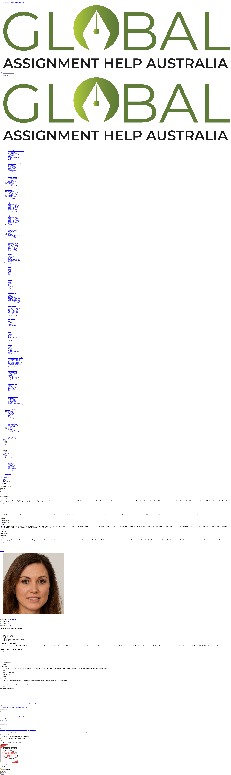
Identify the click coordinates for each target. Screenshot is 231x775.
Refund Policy (3, 703)
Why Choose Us (8, 444)
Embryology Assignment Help (13, 303)
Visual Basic (10, 350)
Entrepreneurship (11, 392)
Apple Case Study (11, 238)
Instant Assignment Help (12, 171)
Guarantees (7, 448)
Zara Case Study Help (12, 237)
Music (9, 290)
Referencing (7, 461)
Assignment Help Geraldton (13, 222)
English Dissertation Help (12, 186)
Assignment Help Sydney (12, 197)
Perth (25, 699)
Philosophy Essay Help (12, 437)
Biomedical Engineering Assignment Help (16, 354)
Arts (8, 285)
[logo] (115, 71)
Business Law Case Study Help (14, 251)
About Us (2, 694)
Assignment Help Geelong (13, 207)
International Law (11, 417)
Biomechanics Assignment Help (14, 300)
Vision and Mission (9, 446)
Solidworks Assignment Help (13, 351)
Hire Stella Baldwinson (11, 619)
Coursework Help (8, 190)
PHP (9, 329)
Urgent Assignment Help (12, 153)
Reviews (4, 475)
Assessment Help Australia (13, 181)
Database (9, 361)
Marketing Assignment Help (13, 379)
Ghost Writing (10, 176)
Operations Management (12, 384)
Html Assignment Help (12, 352)
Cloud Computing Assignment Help (14, 363)
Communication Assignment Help (14, 313)
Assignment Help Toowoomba (13, 215)
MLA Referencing (11, 465)
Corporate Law (10, 414)
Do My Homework (11, 231)
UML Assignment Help (12, 353)
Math (9, 277)
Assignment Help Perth (12, 204)
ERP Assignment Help (12, 407)
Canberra (17, 699)
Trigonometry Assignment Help (14, 308)
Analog (9, 346)
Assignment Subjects (9, 263)
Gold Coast (21, 699)
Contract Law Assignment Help (14, 425)
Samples (6, 452)
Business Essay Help (12, 438)
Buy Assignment (11, 161)
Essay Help (7, 252)
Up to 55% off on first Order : (7, 1)
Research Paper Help (12, 164)
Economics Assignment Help (13, 378)
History (9, 268)
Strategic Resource (11, 399)
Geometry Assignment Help (13, 310)
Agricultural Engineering (12, 337)
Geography (10, 276)
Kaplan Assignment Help (12, 297)
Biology (9, 272)
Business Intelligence (12, 401)
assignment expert (11, 155)
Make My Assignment (12, 160)
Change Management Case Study (14, 235)
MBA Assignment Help (12, 371)
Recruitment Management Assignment (15, 405)
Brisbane (5, 699)
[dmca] (4, 734)
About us (7, 443)
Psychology (10, 281)
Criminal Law (10, 412)
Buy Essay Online (11, 257)
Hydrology (10, 295)
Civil (9, 321)
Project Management (12, 374)
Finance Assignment (11, 376)
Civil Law (10, 415)
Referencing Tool (11, 463)
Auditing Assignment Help (13, 315)
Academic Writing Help (12, 166)
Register (2, 144)
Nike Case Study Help (12, 236)
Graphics (9, 332)
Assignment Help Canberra (13, 202)
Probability (10, 283)
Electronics (10, 324)
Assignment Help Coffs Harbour (14, 220)
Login (5, 144)
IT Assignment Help (11, 319)
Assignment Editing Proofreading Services (16, 151)
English (9, 265)
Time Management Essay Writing (14, 433)
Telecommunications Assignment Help (15, 362)
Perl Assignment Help (12, 306)
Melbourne (9, 699)
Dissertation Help (8, 182)
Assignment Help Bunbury (13, 213)
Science (9, 269)
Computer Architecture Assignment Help (15, 358)
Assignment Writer (11, 156)
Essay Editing (10, 261)
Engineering (10, 322)
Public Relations (11, 398)
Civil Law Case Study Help (13, 241)
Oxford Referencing (11, 469)
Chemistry (10, 270)
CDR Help (10, 159)
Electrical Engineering (12, 325)
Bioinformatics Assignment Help (14, 298)
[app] (3, 720)
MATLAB (10, 340)
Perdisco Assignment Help (13, 167)
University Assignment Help (13, 169)
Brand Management (11, 380)
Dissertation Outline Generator (11, 472)
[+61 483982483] (1, 2)
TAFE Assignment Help (12, 178)
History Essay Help (11, 435)
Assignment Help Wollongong (13, 206)
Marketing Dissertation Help (13, 184)
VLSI (9, 347)
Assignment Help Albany (12, 216)
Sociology (10, 275)
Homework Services (9, 228)
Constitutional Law (11, 418)
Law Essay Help (11, 429)
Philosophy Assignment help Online (14, 304)
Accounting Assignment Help (13, 372)
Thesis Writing (10, 226)
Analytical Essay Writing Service (14, 259)
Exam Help (10, 179)
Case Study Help (8, 233)
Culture (9, 274)
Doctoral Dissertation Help (13, 185)
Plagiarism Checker (9, 457)
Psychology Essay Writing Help (14, 431)
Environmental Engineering (13, 344)
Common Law (10, 423)
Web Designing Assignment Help (14, 359)
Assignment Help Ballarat (13, 219)
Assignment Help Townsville (13, 205)
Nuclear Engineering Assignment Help (15, 355)
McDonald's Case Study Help (13, 239)
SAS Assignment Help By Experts (14, 366)
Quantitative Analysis (12, 293)
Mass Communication (12, 288)
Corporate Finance (11, 394)
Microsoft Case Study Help (13, 242)
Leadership (10, 386)
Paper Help (10, 174)
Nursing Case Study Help (12, 248)
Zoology (9, 291)
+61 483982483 (6, 2)
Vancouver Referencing (12, 470)
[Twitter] (3, 709)
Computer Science (11, 327)
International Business (12, 400)
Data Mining (10, 335)
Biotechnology (10, 296)
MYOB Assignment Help (12, 158)
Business (9, 381)
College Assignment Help (12, 177)
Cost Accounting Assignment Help (14, 301)
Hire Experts (21, 694)
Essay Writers (10, 258)
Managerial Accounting (12, 373)
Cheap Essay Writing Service (13, 255)
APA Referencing (11, 464)
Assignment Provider (12, 172)
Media (9, 287)
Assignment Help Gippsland (13, 210)
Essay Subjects (8, 427)
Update (2, 773)
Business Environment (12, 383)
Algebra (9, 282)
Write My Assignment (12, 173)
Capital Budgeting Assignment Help (14, 409)
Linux (9, 339)
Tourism (9, 267)
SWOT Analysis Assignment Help (14, 163)
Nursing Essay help (11, 430)
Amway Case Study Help (12, 247)
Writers (4, 440)
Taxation (9, 390)
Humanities (10, 284)
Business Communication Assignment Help (16, 404)
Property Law (10, 419)
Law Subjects (7, 410)
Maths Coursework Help (12, 194)
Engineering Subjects (9, 316)
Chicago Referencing (12, 468)
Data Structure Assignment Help (14, 367)
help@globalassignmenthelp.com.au (17, 2)
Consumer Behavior (11, 391)
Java (8, 323)
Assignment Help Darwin (12, 208)
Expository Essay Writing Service (14, 260)
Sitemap (34, 703)
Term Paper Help (11, 165)
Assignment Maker (11, 168)
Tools (4, 454)
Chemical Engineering (12, 341)
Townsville (28, 699)
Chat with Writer (3, 619)
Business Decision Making (13, 397)
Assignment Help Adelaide (13, 200)
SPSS (9, 278)
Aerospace (10, 345)
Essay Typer (7, 459)
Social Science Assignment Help (14, 299)
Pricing (4, 439)
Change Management (12, 387)
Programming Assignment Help (14, 360)
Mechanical (10, 320)
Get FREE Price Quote (5, 496)
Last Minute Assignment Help (13, 157)
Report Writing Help (11, 180)
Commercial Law (11, 413)
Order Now (7, 477)
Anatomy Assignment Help (13, 309)
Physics (9, 271)
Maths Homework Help (12, 232)
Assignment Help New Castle (13, 221)
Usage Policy (30, 703)
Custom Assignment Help (12, 314)
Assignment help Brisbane (13, 198)
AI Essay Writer (8, 474)
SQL (9, 326)
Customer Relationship (12, 393)
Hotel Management (11, 388)
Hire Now (2, 512)
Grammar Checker (8, 458)
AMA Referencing (11, 467)
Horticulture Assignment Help (13, 302)
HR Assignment (11, 375)
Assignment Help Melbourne (13, 199)
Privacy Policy (24, 703)
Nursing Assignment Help (13, 312)
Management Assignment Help (13, 377)
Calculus (9, 289)
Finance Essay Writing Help (13, 432)
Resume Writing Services (12, 150)
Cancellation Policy (10, 703)
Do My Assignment (11, 152)
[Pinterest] (6, 709)
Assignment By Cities (9, 195)
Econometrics (10, 286)
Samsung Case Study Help (13, 245)
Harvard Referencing (12, 466)
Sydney (1, 699)
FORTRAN (10, 349)
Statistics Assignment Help (13, 311)
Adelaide (13, 699)
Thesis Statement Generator (10, 471)
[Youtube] (5, 709)
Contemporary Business (12, 424)
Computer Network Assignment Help (15, 357)
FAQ (13, 694)
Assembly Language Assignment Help (15, 365)
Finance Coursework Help (13, 193)
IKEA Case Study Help (12, 244)
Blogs (4, 449)
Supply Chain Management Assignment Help (16, 406)
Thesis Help (7, 223)
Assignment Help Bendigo (13, 218)
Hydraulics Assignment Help (13, 307)
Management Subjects (9, 368)
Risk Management (11, 389)
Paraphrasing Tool (8, 456)
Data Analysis (10, 294)
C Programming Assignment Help (14, 364)
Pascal (9, 342)
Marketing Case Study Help (13, 250)
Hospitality (10, 385)
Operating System (11, 328)
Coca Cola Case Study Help (13, 243)
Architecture (10, 280)
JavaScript (10, 334)
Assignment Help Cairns (12, 209)
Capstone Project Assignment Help (14, 154)
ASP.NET (10, 333)
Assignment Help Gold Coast (13, 203)
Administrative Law (11, 420)
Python (9, 338)
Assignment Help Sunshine (13, 211)
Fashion (9, 273)
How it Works (8, 445)
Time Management (11, 396)
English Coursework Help (13, 192)
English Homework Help (12, 230)
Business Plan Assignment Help (14, 403)
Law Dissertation (11, 187)
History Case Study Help (12, 249)
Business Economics (12, 402)
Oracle (9, 336)
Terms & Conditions (18, 703)
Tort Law (9, 416)
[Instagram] (1, 709)
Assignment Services (9, 147)
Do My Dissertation (11, 189)
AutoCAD (10, 348)
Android (9, 331)
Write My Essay (11, 256)
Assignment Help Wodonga (13, 212)
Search (1, 74)
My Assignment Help (12, 170)
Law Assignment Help (12, 426)
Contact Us (10, 694)
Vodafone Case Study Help (13, 246)
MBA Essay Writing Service (13, 436)
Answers (7, 453)
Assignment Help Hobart (12, 217)
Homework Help (27, 690)
